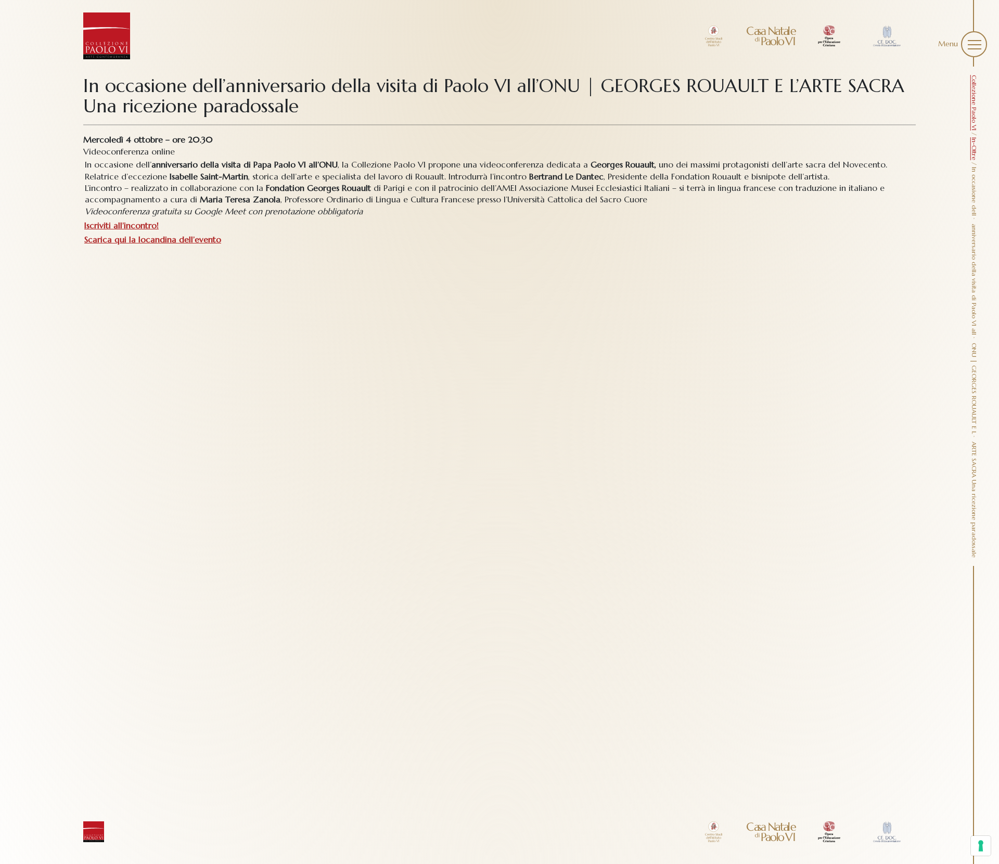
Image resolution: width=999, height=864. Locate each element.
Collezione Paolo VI (974, 103)
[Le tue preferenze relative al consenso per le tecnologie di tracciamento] (981, 846)
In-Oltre (974, 148)
